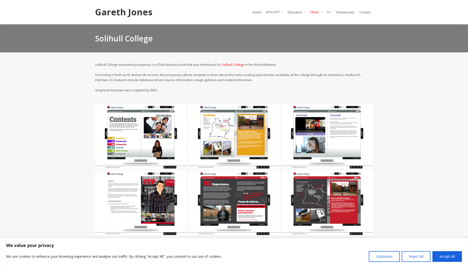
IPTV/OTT (273, 12)
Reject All (416, 256)
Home (257, 12)
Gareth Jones (123, 12)
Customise (384, 256)
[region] (234, 252)
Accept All (447, 256)
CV (329, 12)
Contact (364, 12)
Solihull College (233, 64)
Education (295, 12)
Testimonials (345, 12)
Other (314, 12)
